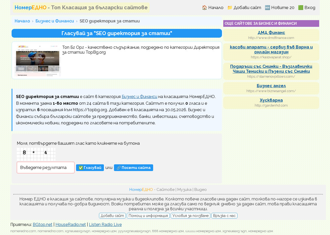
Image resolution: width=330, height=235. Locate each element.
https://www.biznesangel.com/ (271, 91)
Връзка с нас (224, 216)
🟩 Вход (306, 7)
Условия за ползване (190, 216)
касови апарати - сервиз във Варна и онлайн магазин (271, 49)
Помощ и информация (148, 216)
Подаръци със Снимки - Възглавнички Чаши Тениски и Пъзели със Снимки (271, 69)
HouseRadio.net (70, 224)
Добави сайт (112, 216)
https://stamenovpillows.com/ (271, 76)
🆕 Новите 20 (279, 7)
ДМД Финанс (271, 32)
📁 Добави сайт (244, 7)
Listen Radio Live (105, 224)
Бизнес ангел (271, 85)
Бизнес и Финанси (55, 21)
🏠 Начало (213, 7)
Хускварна (271, 100)
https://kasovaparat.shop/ (271, 57)
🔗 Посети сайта (134, 168)
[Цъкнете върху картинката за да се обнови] (36, 154)
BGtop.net (42, 224)
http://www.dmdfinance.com (271, 38)
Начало (22, 21)
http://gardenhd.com (271, 105)
